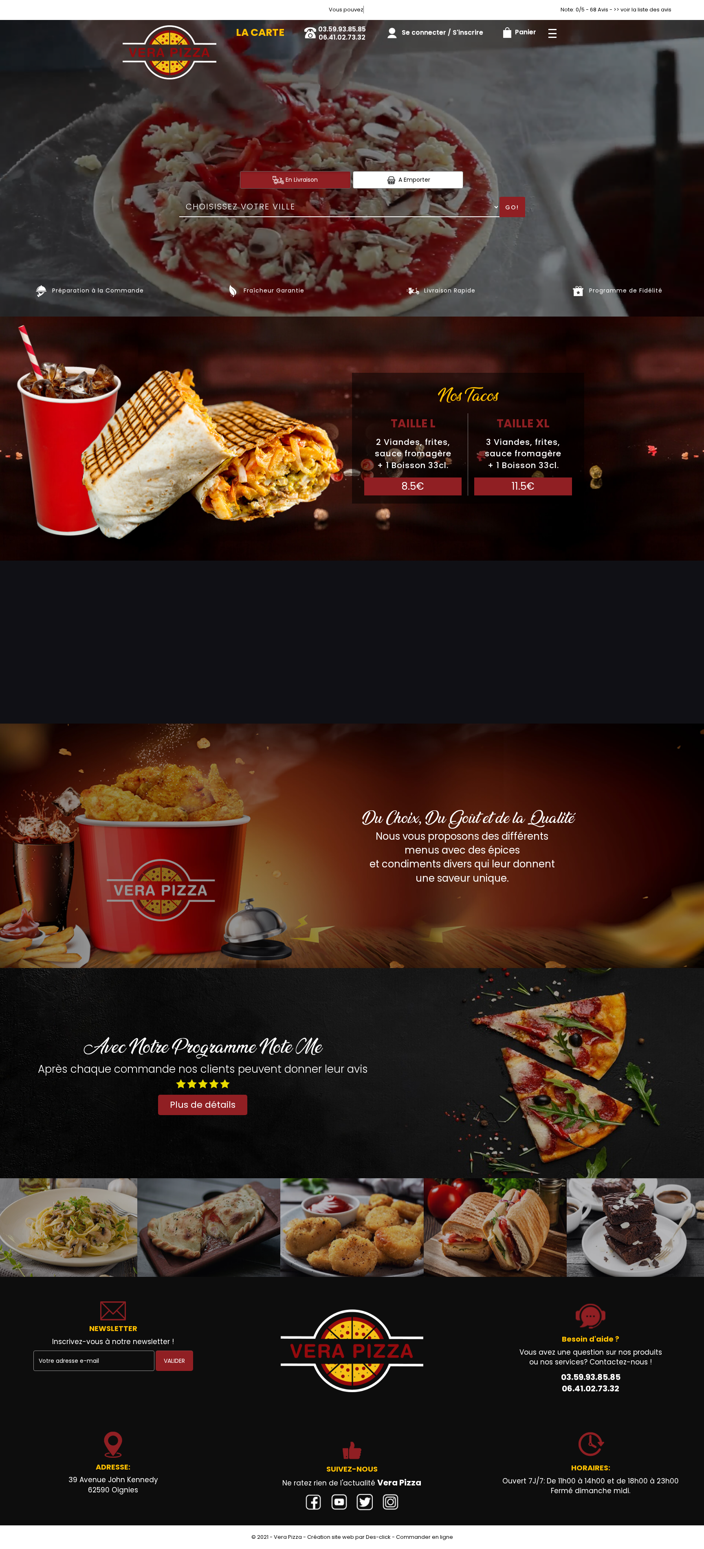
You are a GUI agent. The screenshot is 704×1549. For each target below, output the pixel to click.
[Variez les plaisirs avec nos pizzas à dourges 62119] (413, 290)
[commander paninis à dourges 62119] (495, 1227)
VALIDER (174, 1361)
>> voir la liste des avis (642, 9)
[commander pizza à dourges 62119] (41, 290)
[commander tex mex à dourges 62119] (352, 1227)
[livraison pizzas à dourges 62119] (233, 290)
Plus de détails (202, 1104)
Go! (512, 207)
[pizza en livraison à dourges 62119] (169, 31)
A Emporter (413, 180)
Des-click (378, 1537)
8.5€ (413, 486)
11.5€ (523, 486)
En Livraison (301, 180)
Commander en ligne (424, 1537)
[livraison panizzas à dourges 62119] (209, 1227)
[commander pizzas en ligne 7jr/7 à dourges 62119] (352, 1350)
